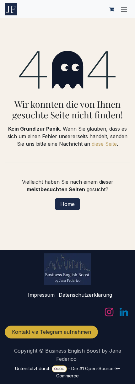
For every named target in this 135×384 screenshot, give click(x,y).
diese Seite (104, 144)
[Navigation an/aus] (124, 9)
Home (67, 204)
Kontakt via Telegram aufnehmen (51, 332)
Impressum (41, 295)
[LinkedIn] (123, 312)
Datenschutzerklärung (85, 295)
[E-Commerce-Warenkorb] (111, 9)
